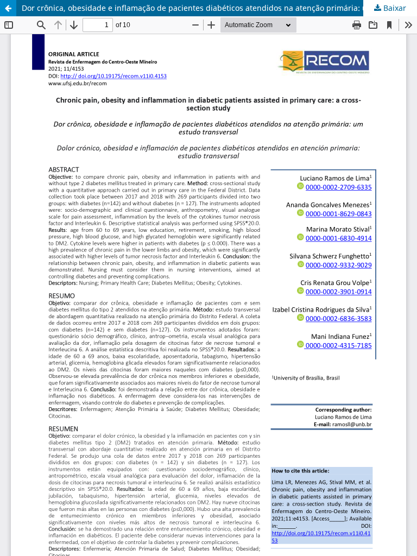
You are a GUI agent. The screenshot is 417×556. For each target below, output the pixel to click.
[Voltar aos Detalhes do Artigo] (8, 8)
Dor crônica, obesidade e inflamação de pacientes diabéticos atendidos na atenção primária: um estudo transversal (219, 8)
